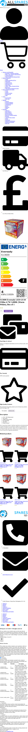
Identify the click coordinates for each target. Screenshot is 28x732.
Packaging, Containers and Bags (12, 73)
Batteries (4, 100)
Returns (4, 605)
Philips (6, 108)
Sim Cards (7, 99)
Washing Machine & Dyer (10, 80)
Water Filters (7, 85)
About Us (5, 603)
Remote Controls (8, 93)
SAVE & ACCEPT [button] (4, 730)
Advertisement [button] (3, 719)
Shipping (4, 604)
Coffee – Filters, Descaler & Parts (12, 86)
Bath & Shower (8, 113)
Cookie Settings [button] (3, 637)
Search (1, 7)
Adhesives (7, 110)
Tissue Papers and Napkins (8, 611)
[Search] (15, 7)
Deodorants (7, 119)
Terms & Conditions (7, 608)
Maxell (6, 106)
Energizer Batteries (9, 102)
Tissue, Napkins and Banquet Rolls (12, 76)
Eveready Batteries (9, 103)
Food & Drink (8, 97)
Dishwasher (7, 81)
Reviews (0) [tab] (11, 410)
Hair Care (7, 123)
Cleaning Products (9, 75)
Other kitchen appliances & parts (12, 88)
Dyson (6, 90)
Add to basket (8, 311)
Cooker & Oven (8, 82)
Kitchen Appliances (7, 78)
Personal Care (8, 94)
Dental (6, 118)
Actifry (6, 79)
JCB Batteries (8, 104)
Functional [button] (2, 701)
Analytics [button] (2, 713)
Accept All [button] (9, 637)
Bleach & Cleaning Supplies (11, 115)
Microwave (7, 87)
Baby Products (8, 111)
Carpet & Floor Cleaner (10, 117)
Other (6, 95)
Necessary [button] (2, 656)
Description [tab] (4, 410)
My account (5, 610)
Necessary (4, 657)
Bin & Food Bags (9, 114)
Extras (4, 96)
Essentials (5, 109)
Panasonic (7, 107)
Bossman (7, 116)
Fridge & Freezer (8, 83)
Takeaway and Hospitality (8, 72)
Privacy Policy (6, 609)
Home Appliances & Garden (8, 89)
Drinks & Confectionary (10, 121)
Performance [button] (2, 707)
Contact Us (5, 607)
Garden (6, 92)
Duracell (7, 101)
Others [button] (1, 725)
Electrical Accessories (9, 122)
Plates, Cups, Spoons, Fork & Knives (13, 74)
